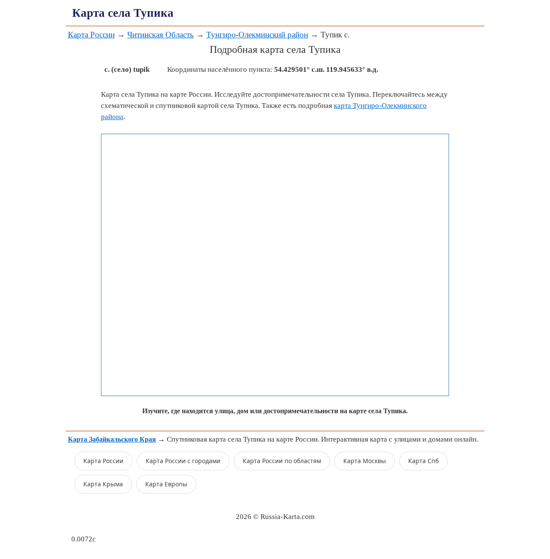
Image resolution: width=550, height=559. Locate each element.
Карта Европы (166, 484)
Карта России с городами (183, 461)
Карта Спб (423, 461)
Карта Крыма (103, 484)
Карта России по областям (282, 461)
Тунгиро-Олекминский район (257, 34)
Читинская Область (160, 34)
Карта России (91, 34)
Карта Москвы (364, 461)
